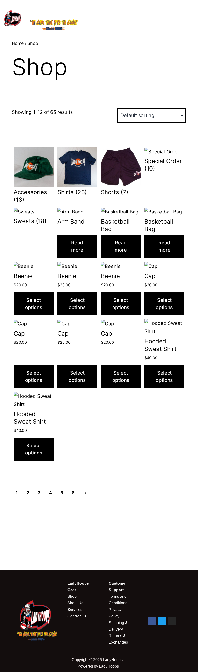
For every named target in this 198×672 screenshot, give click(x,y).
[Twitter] (162, 621)
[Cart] (125, 20)
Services (74, 610)
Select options (33, 303)
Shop (72, 596)
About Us (75, 603)
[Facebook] (152, 621)
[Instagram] (172, 621)
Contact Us (76, 616)
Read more (77, 246)
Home (18, 43)
